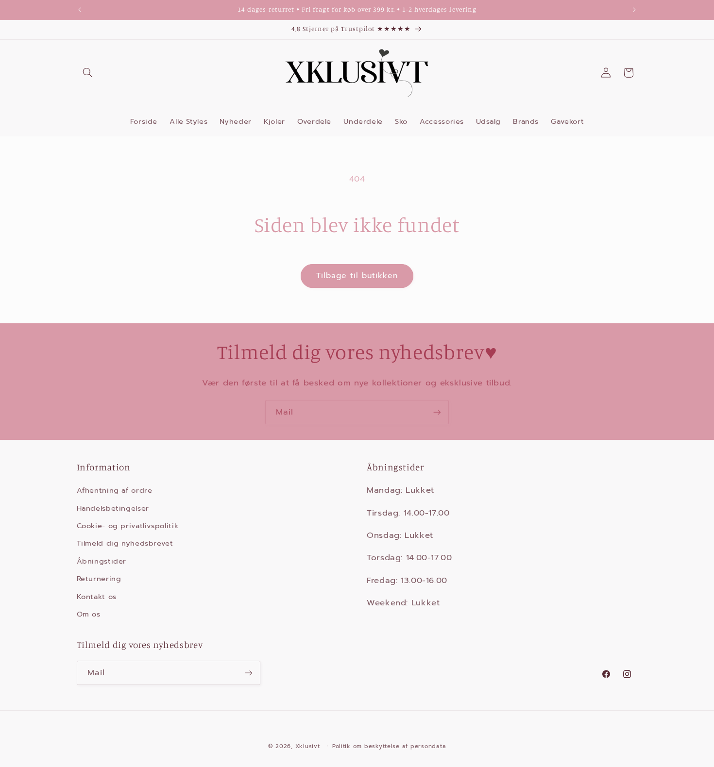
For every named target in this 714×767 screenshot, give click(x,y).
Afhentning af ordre (115, 490)
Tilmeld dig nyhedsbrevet (125, 543)
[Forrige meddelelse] (79, 9)
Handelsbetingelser (113, 508)
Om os (89, 614)
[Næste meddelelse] (634, 9)
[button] (88, 73)
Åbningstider (102, 561)
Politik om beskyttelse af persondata (389, 746)
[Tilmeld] (437, 412)
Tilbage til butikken (357, 276)
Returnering (99, 578)
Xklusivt (307, 746)
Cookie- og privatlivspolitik (128, 525)
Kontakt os (97, 596)
